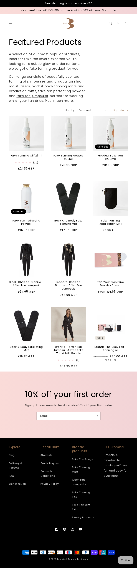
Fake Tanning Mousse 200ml (69, 157)
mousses (38, 81)
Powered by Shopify (78, 559)
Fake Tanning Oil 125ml (26, 155)
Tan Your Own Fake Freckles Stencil (110, 283)
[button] (11, 23)
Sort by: (70, 110)
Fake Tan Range (82, 459)
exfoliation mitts (22, 91)
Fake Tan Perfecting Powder (26, 222)
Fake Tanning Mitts (81, 469)
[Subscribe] (96, 416)
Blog (11, 455)
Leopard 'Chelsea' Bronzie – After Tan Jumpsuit (68, 285)
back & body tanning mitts (54, 86)
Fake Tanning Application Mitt (111, 222)
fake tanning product (47, 68)
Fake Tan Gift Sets (81, 507)
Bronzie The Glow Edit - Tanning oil (111, 348)
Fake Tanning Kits (81, 495)
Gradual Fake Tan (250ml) (110, 157)
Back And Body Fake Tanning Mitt (68, 222)
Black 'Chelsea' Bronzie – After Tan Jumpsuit (26, 283)
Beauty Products (83, 517)
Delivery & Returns (15, 466)
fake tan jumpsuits (32, 96)
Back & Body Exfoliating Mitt (26, 348)
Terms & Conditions (47, 474)
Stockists (46, 455)
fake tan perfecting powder (61, 91)
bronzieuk (62, 559)
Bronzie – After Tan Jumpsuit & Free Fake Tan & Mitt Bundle (68, 350)
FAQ (11, 476)
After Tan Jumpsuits (79, 482)
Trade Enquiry (49, 463)
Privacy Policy (49, 484)
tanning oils (19, 81)
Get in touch (17, 484)
